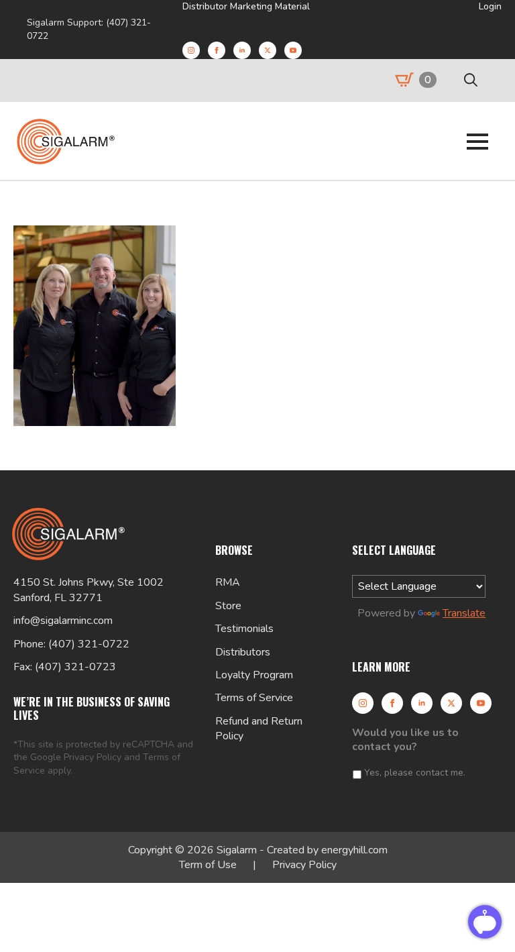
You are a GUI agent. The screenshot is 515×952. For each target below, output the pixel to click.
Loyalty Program (254, 675)
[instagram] (191, 50)
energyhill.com (354, 850)
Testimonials (244, 628)
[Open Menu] (477, 141)
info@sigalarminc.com (63, 620)
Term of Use (208, 864)
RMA (227, 582)
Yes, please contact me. (414, 772)
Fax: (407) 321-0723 (64, 666)
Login (490, 6)
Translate (464, 613)
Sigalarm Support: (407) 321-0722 (89, 29)
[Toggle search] (470, 79)
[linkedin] (242, 50)
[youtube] (293, 50)
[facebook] (216, 50)
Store (228, 605)
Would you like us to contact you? (405, 740)
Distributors (242, 652)
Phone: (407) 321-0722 (71, 644)
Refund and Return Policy (258, 728)
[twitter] (267, 50)
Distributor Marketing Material (246, 6)
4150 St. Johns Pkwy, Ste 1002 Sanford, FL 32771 (88, 589)
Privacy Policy (92, 757)
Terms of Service (254, 697)
